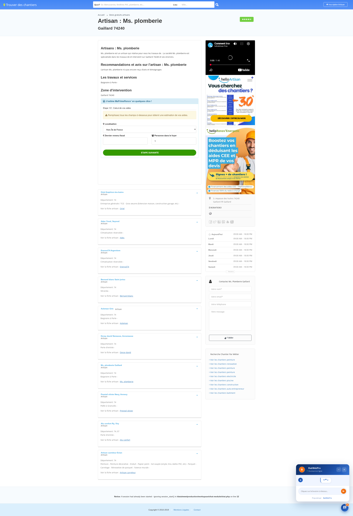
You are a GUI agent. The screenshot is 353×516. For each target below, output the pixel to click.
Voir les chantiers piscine (221, 380)
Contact (197, 510)
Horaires (231, 271)
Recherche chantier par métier (224, 354)
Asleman (124, 323)
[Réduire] (338, 465)
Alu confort (125, 440)
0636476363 (215, 207)
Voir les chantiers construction (224, 384)
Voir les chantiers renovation (223, 364)
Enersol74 (124, 266)
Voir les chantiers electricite (223, 376)
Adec (122, 237)
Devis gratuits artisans (119, 15)
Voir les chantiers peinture (222, 359)
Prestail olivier (126, 410)
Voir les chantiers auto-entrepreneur (227, 388)
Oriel (122, 208)
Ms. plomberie (126, 381)
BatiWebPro (327, 499)
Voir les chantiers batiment (222, 393)
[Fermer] (344, 465)
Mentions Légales (181, 510)
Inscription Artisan (336, 4)
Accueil (101, 15)
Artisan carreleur (128, 472)
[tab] (149, 193)
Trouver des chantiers (21, 5)
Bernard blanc (126, 296)
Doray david (125, 352)
